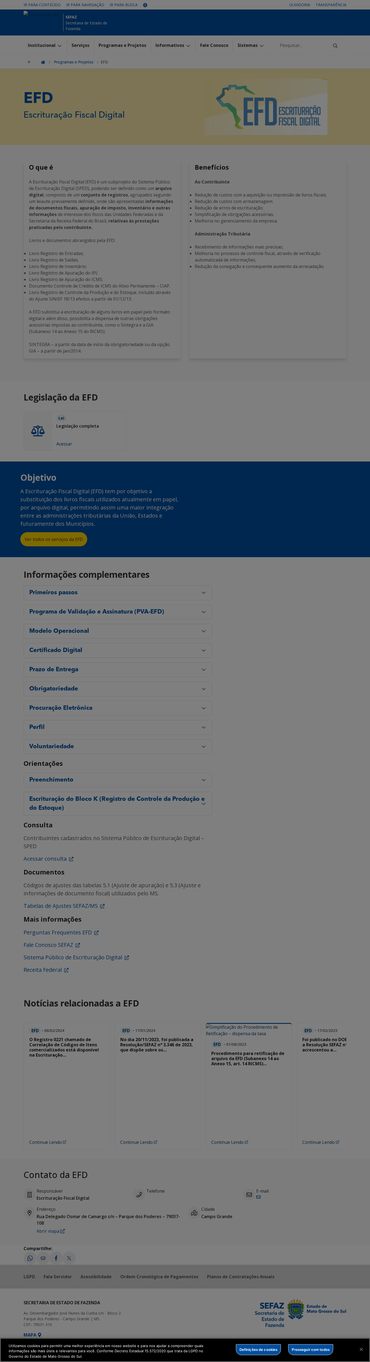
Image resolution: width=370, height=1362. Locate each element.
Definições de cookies (258, 1349)
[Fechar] (361, 1349)
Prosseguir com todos (311, 1349)
